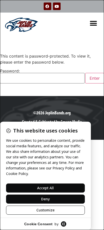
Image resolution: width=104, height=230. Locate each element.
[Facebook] (47, 6)
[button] (93, 23)
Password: (10, 71)
